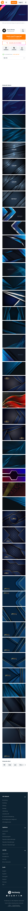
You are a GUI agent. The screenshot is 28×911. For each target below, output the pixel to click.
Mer (3, 884)
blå (4, 764)
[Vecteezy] (2, 2)
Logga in (21, 2)
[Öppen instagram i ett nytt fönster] (8, 895)
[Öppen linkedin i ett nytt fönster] (11, 895)
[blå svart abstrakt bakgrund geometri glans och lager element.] (13, 93)
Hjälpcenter (5, 853)
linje (9, 764)
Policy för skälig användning (13, 905)
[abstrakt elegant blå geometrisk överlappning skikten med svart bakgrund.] (13, 255)
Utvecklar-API (5, 813)
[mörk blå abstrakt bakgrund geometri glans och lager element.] (13, 269)
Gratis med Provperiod (14, 36)
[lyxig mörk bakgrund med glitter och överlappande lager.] (13, 166)
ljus (15, 764)
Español (4, 873)
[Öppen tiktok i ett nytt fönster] (15, 895)
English (4, 870)
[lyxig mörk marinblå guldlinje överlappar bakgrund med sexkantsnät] (13, 383)
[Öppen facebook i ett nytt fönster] (6, 895)
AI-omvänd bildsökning (8, 816)
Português (5, 876)
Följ (23, 31)
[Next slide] (22, 764)
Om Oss (4, 858)
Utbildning (5, 810)
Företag (4, 807)
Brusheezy (5, 799)
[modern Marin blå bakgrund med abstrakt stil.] (13, 354)
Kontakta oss (5, 856)
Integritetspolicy (15, 904)
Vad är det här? (16, 54)
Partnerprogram (6, 836)
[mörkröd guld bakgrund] (13, 399)
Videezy (4, 805)
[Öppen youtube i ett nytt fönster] (20, 895)
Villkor (9, 904)
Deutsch (4, 878)
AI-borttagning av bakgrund (9, 818)
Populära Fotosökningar (8, 841)
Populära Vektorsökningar (8, 838)
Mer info (5, 57)
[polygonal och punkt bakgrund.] (13, 489)
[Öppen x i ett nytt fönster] (18, 895)
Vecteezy (4, 802)
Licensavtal (5, 830)
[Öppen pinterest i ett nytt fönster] (13, 895)
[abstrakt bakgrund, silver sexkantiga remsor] (13, 474)
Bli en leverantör (6, 861)
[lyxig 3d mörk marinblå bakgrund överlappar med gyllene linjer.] (13, 298)
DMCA (3, 833)
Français (4, 881)
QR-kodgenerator (6, 821)
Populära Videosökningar (8, 844)
